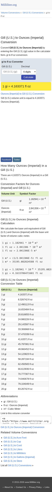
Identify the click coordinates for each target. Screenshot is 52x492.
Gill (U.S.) (7, 66)
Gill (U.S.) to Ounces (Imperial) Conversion (22, 427)
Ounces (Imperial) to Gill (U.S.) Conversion (22, 94)
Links (47, 487)
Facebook (6, 160)
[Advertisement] (26, 26)
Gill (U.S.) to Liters (13, 449)
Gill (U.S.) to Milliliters (15, 453)
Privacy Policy (35, 487)
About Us (8, 487)
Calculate (28, 77)
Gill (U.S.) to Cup (12, 441)
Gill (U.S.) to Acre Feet (15, 437)
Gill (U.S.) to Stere (13, 461)
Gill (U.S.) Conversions (19, 465)
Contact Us (21, 487)
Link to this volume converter (15, 413)
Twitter (17, 160)
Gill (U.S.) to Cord (13, 445)
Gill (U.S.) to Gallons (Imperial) (19, 457)
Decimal (25, 66)
